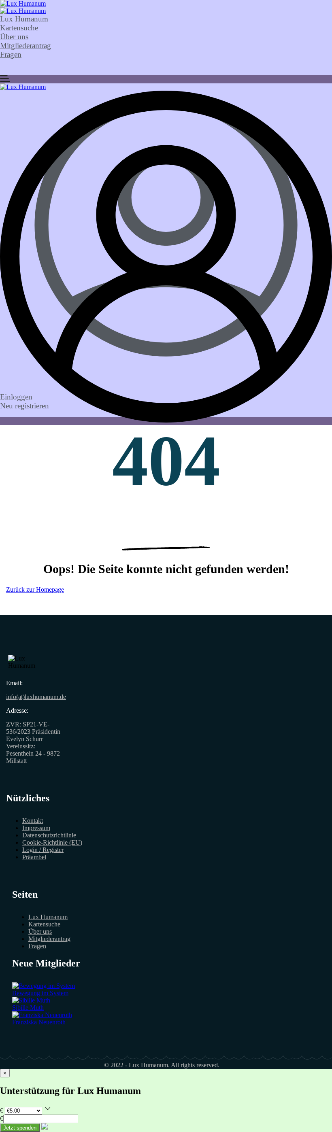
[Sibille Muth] (31, 1000)
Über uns (14, 36)
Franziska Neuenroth (39, 1022)
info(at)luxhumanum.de (36, 696)
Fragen (10, 54)
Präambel (34, 857)
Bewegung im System (40, 993)
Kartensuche (19, 27)
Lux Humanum (24, 19)
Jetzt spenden (19, 1128)
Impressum (36, 827)
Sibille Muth (28, 1007)
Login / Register (43, 849)
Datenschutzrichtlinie (49, 835)
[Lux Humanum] (23, 3)
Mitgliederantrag (25, 45)
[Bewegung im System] (43, 985)
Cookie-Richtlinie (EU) (52, 842)
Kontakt (32, 820)
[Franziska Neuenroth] (42, 1014)
